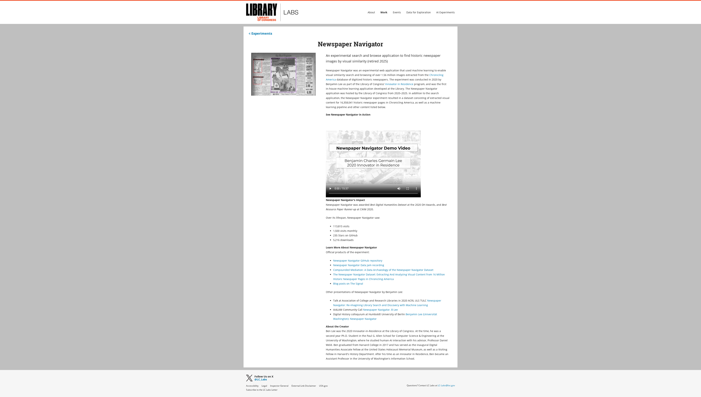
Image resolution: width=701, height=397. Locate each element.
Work (383, 12)
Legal (264, 385)
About (371, 12)
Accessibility (252, 385)
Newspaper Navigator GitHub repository (357, 260)
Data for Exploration (418, 12)
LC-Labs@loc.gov (446, 385)
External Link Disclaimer (304, 385)
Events (397, 12)
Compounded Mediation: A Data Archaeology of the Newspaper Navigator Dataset (383, 270)
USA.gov (323, 385)
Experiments (261, 33)
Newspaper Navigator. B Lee (380, 309)
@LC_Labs (263, 378)
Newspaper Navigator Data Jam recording (358, 265)
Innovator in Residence (399, 84)
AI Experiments (445, 12)
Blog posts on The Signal (348, 283)
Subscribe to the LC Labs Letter (261, 389)
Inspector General (279, 385)
